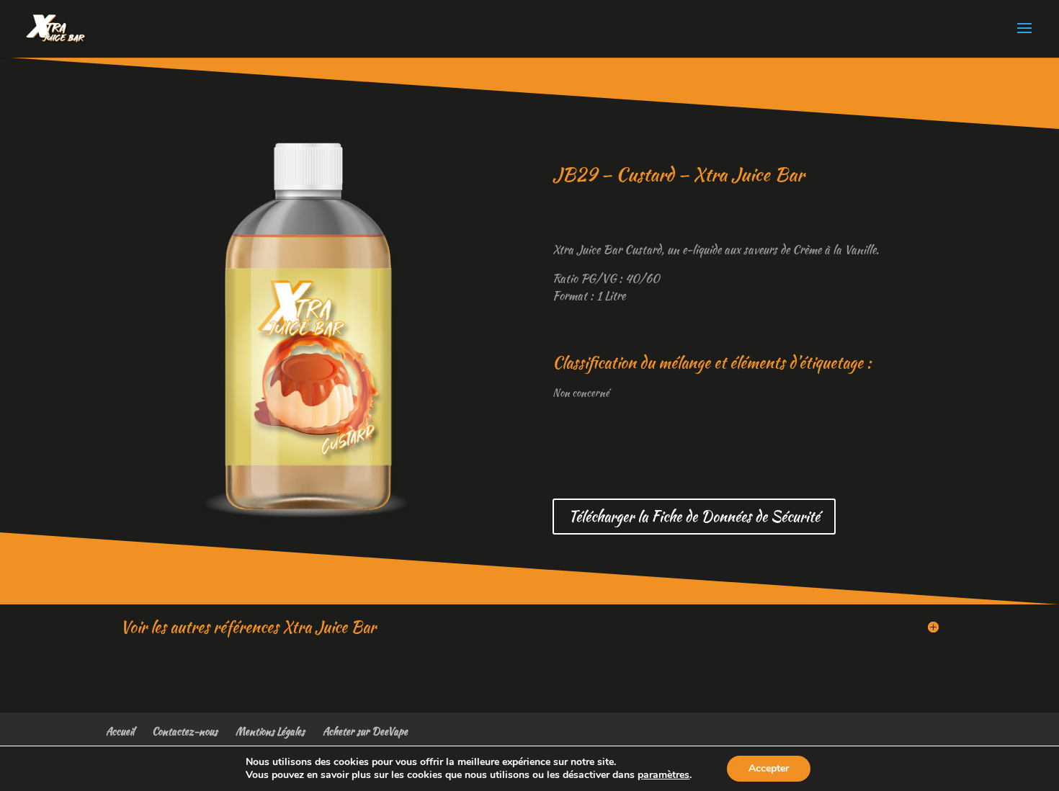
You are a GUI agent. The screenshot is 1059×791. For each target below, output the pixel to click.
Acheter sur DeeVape (365, 731)
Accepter (769, 768)
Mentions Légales (270, 731)
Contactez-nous (185, 731)
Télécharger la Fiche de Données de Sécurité (694, 516)
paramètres (663, 775)
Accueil (120, 731)
